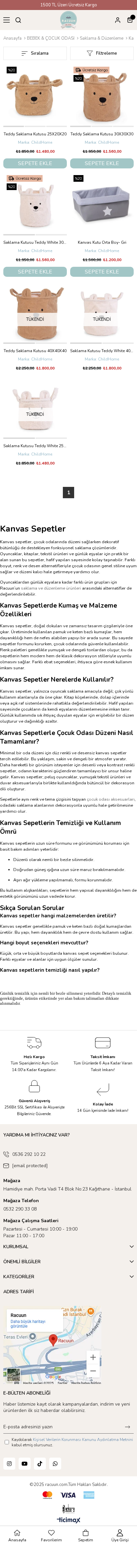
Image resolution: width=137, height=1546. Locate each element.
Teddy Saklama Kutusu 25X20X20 (35, 134)
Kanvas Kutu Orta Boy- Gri (102, 242)
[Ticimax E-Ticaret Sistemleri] (68, 1520)
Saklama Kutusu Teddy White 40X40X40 (102, 350)
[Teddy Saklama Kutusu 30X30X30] (102, 95)
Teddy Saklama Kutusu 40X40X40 (35, 350)
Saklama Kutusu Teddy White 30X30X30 (35, 242)
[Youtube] (25, 1464)
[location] (52, 1345)
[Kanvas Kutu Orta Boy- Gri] (102, 203)
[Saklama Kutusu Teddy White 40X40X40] (102, 312)
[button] (13, 126)
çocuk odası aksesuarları (111, 799)
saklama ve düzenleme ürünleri (51, 588)
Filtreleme (106, 53)
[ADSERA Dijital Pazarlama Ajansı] (68, 1509)
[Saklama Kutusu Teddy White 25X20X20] (35, 407)
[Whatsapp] (55, 1464)
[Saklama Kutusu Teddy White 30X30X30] (35, 203)
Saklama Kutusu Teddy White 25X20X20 (35, 446)
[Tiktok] (40, 1464)
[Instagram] (9, 1464)
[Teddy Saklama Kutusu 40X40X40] (35, 312)
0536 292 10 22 (29, 1154)
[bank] (68, 1495)
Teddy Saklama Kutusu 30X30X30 (101, 134)
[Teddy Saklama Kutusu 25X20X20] (35, 95)
